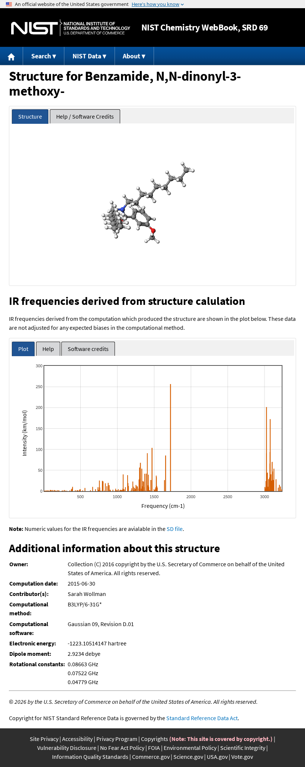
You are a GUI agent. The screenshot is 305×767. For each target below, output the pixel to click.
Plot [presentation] (23, 348)
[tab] (30, 116)
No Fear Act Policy (122, 747)
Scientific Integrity (242, 747)
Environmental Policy (190, 747)
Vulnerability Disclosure (66, 747)
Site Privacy (44, 738)
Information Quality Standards (90, 756)
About (131, 56)
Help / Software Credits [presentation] (85, 116)
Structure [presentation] (30, 116)
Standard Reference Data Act (202, 718)
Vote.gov (242, 756)
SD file (175, 528)
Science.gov (188, 756)
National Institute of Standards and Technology (70, 27)
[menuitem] (11, 56)
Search (41, 56)
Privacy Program (116, 738)
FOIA (154, 747)
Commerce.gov (151, 756)
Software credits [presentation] (88, 348)
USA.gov (217, 756)
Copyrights (154, 738)
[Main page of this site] (11, 56)
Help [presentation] (48, 348)
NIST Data (87, 56)
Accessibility (77, 738)
